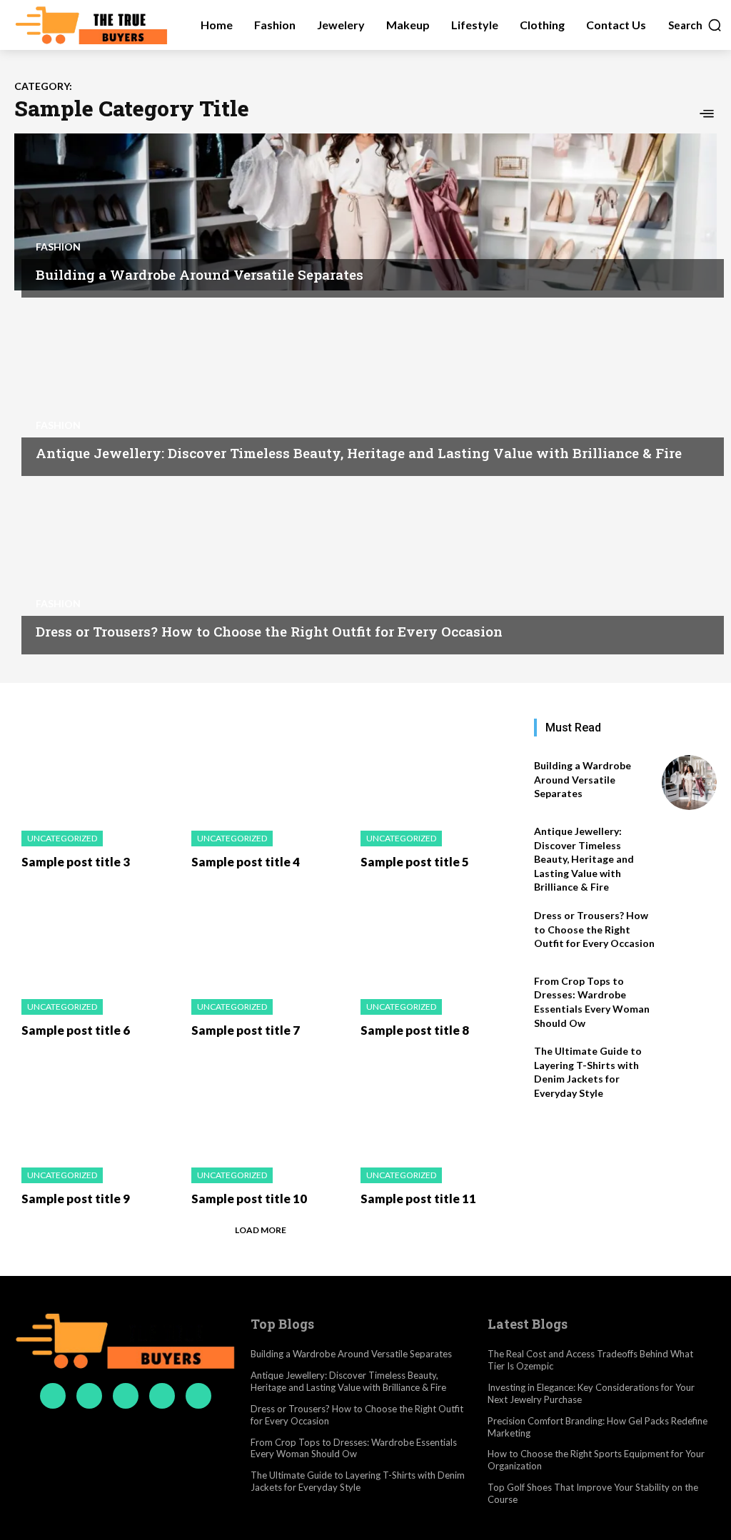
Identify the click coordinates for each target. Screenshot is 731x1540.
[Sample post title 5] (434, 767)
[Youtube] (198, 1396)
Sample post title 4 (245, 861)
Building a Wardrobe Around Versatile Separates (199, 274)
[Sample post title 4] (265, 767)
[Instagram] (89, 1396)
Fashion (58, 247)
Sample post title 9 (75, 1198)
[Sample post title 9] (95, 1104)
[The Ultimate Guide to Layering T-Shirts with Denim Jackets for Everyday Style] (689, 1067)
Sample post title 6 (75, 1030)
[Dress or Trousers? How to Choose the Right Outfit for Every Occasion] (365, 568)
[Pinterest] (125, 1396)
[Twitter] (162, 1396)
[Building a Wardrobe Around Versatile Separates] (365, 211)
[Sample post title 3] (95, 767)
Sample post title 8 (415, 1030)
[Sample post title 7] (265, 936)
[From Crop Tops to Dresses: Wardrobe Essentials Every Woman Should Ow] (689, 998)
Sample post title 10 (249, 1198)
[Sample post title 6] (95, 936)
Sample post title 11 (418, 1198)
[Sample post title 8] (434, 936)
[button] (695, 25)
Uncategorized (62, 838)
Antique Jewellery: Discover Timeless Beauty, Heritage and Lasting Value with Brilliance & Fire (359, 453)
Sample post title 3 (75, 861)
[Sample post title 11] (434, 1104)
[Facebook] (53, 1396)
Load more (260, 1230)
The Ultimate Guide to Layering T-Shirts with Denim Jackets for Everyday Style (588, 1072)
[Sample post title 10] (265, 1104)
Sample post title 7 (245, 1030)
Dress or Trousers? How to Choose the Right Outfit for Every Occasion (269, 631)
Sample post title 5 (415, 861)
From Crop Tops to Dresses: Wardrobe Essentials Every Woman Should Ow (354, 1448)
